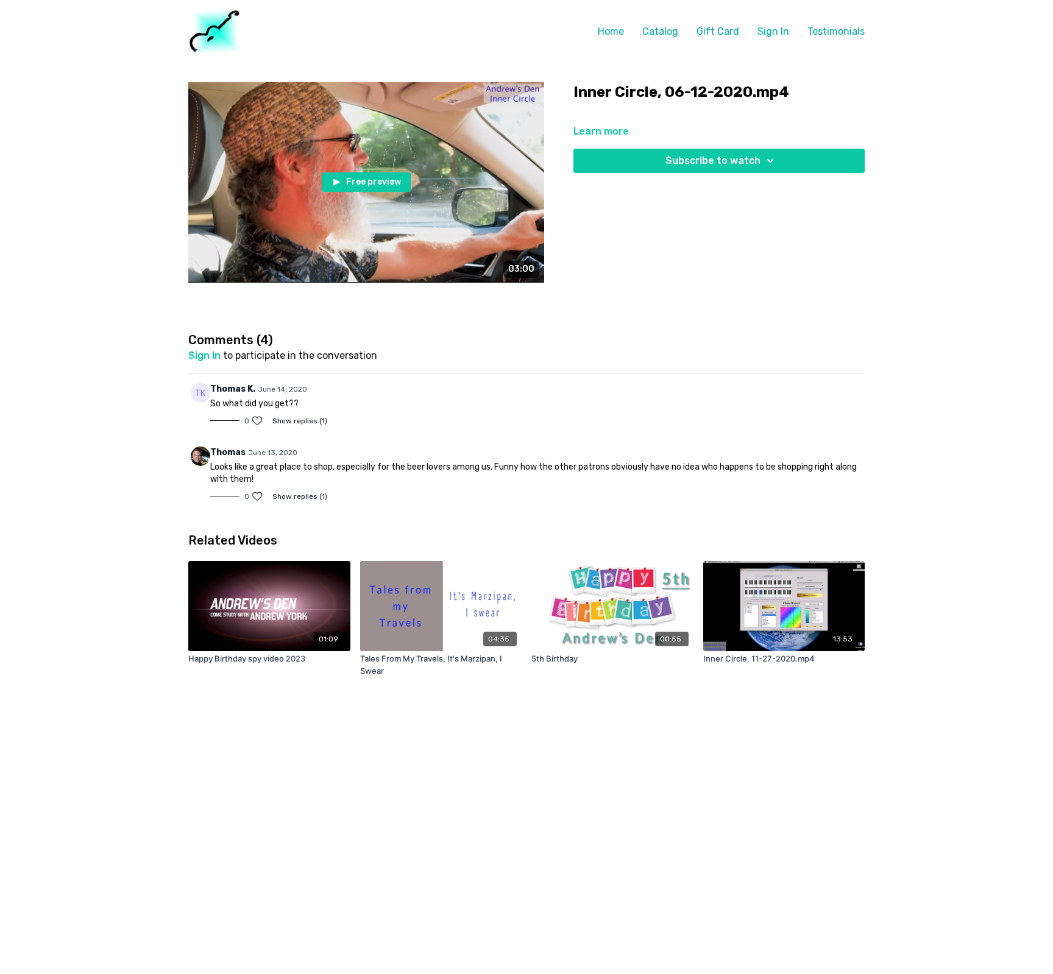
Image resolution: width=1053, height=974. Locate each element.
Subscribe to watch (712, 160)
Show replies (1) (299, 421)
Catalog (660, 31)
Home (611, 31)
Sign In (773, 31)
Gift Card (718, 31)
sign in (204, 355)
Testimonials (836, 31)
